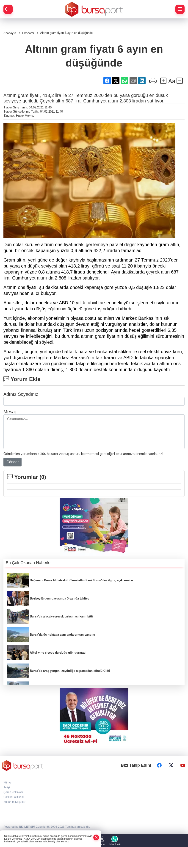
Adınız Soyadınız (20, 394)
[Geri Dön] (8, 9)
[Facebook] (159, 765)
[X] (171, 765)
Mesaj (9, 411)
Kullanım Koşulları (14, 801)
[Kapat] (96, 837)
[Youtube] (182, 765)
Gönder (12, 462)
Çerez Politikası (13, 792)
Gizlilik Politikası (13, 797)
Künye (7, 782)
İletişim (7, 787)
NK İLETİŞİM (27, 826)
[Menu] (180, 9)
